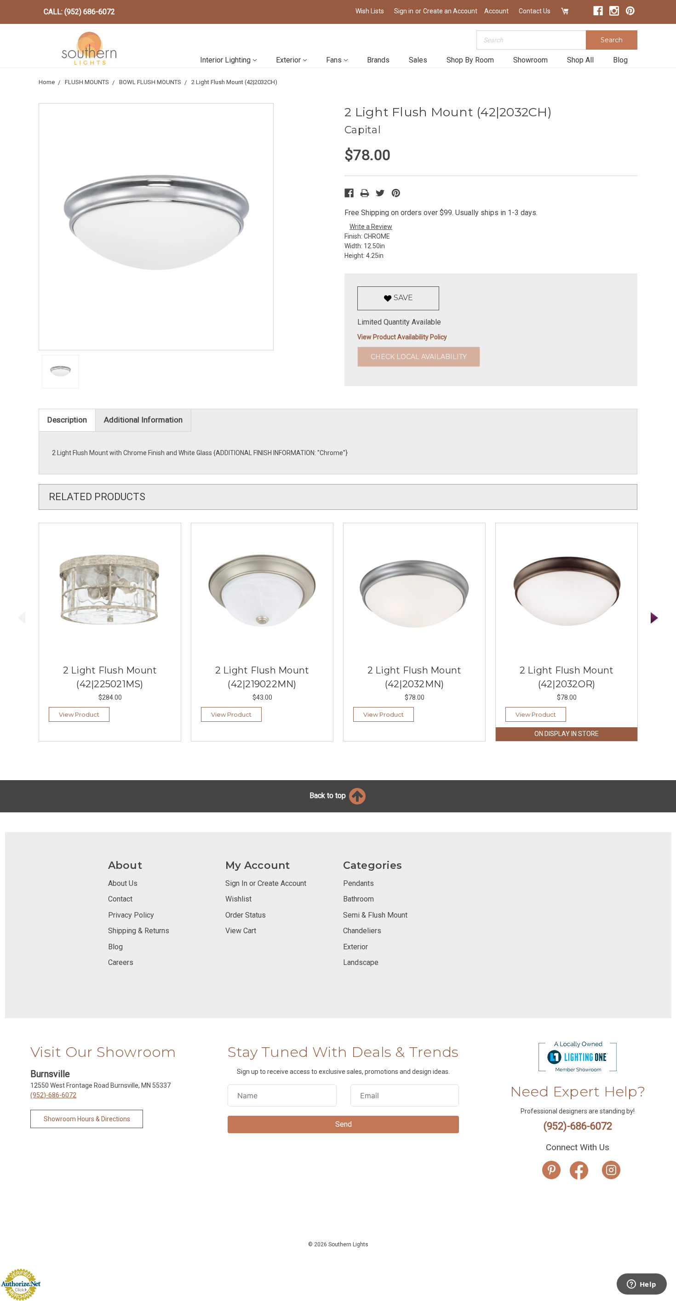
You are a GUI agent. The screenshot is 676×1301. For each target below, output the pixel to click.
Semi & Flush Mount (375, 915)
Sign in (403, 11)
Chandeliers (362, 930)
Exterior (288, 60)
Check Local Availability (419, 357)
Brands (378, 60)
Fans (334, 60)
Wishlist (238, 899)
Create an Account (450, 11)
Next (655, 618)
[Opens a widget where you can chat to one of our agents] (641, 1284)
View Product (79, 714)
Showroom (530, 60)
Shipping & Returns (138, 930)
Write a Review (370, 226)
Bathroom (358, 899)
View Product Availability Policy (402, 337)
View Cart (240, 930)
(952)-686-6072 (53, 1095)
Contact (120, 899)
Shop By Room (470, 60)
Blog (620, 60)
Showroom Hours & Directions (87, 1119)
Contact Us (534, 11)
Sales (418, 60)
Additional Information (143, 419)
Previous (21, 618)
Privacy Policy (131, 915)
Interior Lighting (225, 60)
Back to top (328, 795)
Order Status (245, 915)
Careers (120, 962)
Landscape (360, 962)
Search (612, 40)
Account (496, 11)
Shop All (580, 60)
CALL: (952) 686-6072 (79, 11)
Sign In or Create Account (265, 883)
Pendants (358, 883)
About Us (122, 883)
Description (67, 419)
